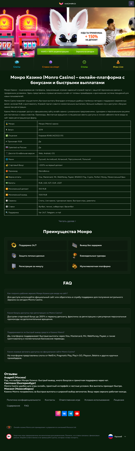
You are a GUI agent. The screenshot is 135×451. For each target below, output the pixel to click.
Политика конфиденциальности (24, 400)
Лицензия (119, 400)
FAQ (26, 405)
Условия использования (96, 400)
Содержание (13, 405)
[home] (67, 3)
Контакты (50, 400)
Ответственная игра (69, 400)
